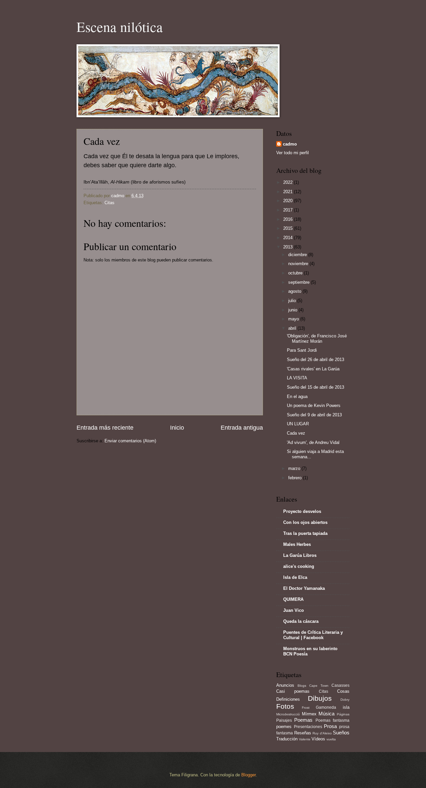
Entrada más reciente (105, 427)
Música (326, 713)
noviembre (299, 263)
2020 (288, 200)
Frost (306, 707)
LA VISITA (297, 377)
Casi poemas (293, 691)
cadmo (290, 144)
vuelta (331, 739)
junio (293, 309)
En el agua (297, 396)
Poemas (303, 720)
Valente (305, 739)
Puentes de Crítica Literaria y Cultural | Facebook (313, 635)
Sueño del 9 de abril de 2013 (314, 414)
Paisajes (284, 720)
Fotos (285, 706)
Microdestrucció (288, 714)
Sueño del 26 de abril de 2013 (315, 359)
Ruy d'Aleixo (322, 733)
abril (293, 328)
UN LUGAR (298, 423)
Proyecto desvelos (302, 511)
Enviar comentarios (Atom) (130, 440)
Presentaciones (308, 727)
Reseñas (302, 732)
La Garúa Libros (300, 555)
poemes (284, 726)
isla (346, 707)
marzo (295, 468)
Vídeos (318, 738)
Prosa (330, 726)
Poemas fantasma (332, 720)
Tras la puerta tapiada (305, 533)
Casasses (340, 685)
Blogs (302, 685)
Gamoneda (326, 707)
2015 (288, 228)
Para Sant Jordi (302, 350)
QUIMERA (293, 599)
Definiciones (288, 699)
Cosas (343, 691)
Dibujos (320, 698)
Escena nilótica (120, 26)
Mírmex (309, 713)
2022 (288, 182)
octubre (296, 272)
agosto (295, 291)
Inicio (177, 427)
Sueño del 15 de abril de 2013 (315, 387)
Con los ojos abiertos (305, 522)
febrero (295, 477)
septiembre (299, 282)
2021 (288, 191)
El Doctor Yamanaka (304, 588)
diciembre (298, 254)
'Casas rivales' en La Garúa (313, 368)
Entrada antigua (242, 427)
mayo (294, 318)
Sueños (341, 732)
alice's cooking (298, 566)
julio (292, 300)
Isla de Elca (295, 577)
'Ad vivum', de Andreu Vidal (313, 442)
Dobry (344, 699)
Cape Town (318, 685)
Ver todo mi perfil (292, 152)
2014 (288, 237)
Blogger (248, 774)
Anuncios (285, 685)
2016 (288, 219)
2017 (288, 209)
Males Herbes (297, 544)
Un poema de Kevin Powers (313, 405)
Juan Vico (293, 610)
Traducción (287, 738)
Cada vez (296, 433)
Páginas (343, 714)
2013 (288, 246)
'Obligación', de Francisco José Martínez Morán (317, 338)
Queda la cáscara (301, 621)
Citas (109, 202)
